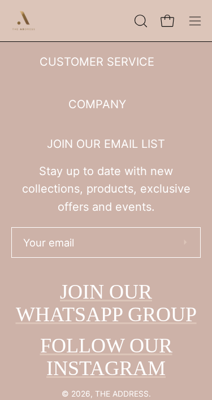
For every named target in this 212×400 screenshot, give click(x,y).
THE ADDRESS (122, 393)
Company (97, 104)
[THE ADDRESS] (25, 20)
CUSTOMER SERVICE (97, 62)
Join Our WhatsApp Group (106, 303)
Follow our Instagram (106, 357)
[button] (140, 21)
